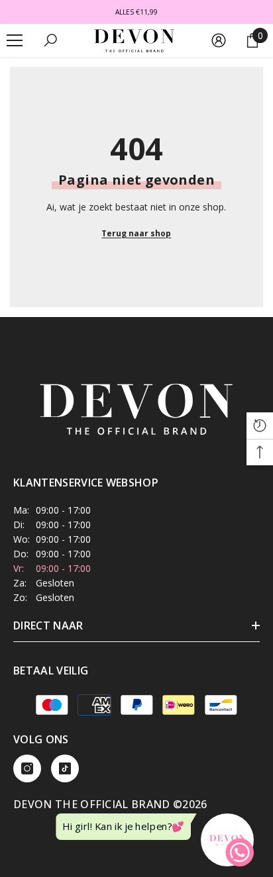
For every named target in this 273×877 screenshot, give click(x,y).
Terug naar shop (136, 233)
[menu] (15, 40)
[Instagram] (27, 768)
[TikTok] (65, 768)
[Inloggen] (218, 40)
